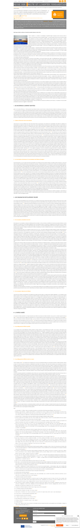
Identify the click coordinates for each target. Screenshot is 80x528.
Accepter (59, 525)
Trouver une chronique (39, 1)
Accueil (15, 7)
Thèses (22, 1)
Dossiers (25, 1)
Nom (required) (35, 510)
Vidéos (29, 1)
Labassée (50, 21)
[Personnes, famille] (60, 14)
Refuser (67, 525)
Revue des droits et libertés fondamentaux (54, 525)
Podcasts (32, 1)
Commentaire (16, 15)
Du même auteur (23, 515)
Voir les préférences (75, 525)
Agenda (19, 1)
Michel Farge (24, 15)
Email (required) (38, 513)
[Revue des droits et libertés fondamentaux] (40, 4)
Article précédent (16, 506)
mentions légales (59, 522)
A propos (15, 1)
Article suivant (64, 506)
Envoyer (34, 521)
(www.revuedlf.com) (25, 513)
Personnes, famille (18, 7)
